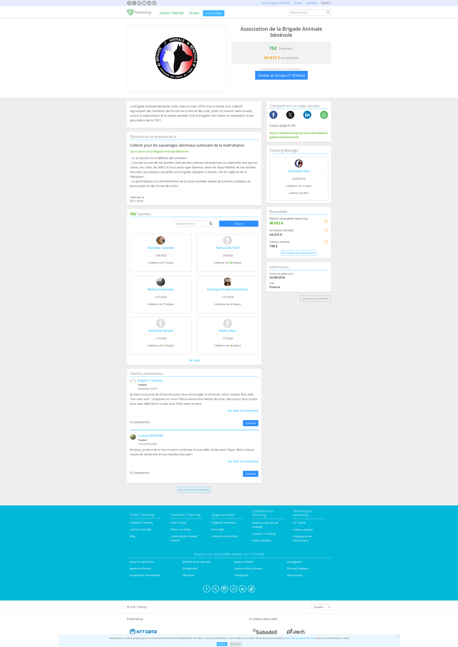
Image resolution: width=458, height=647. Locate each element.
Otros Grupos (295, 575)
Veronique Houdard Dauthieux (227, 289)
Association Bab (299, 171)
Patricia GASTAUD (228, 248)
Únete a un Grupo (180, 529)
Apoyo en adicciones (142, 561)
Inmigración (241, 575)
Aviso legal (217, 529)
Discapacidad (190, 568)
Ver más (194, 360)
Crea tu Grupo (178, 522)
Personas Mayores (298, 568)
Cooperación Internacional (145, 575)
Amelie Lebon (227, 331)
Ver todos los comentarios (194, 489)
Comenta (250, 423)
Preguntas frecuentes (223, 522)
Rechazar (235, 644)
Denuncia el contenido (316, 298)
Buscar (239, 223)
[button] (326, 221)
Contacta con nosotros (224, 536)
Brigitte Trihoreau (150, 380)
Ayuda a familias (243, 561)
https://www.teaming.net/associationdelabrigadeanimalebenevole (298, 135)
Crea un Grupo (213, 13)
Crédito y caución (303, 529)
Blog (132, 536)
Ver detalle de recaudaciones (298, 253)
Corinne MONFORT (151, 436)
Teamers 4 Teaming (264, 533)
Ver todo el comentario (243, 411)
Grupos (194, 13)
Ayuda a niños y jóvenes (248, 568)
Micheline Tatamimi (161, 248)
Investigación (294, 561)
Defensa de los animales (196, 561)
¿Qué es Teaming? (171, 13)
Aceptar (222, 644)
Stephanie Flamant (160, 331)
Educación (188, 575)
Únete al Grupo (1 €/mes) (281, 75)
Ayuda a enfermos (140, 568)
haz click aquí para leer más (300, 638)
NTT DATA (299, 522)
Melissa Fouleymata (160, 289)
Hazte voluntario (261, 540)
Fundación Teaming (141, 522)
